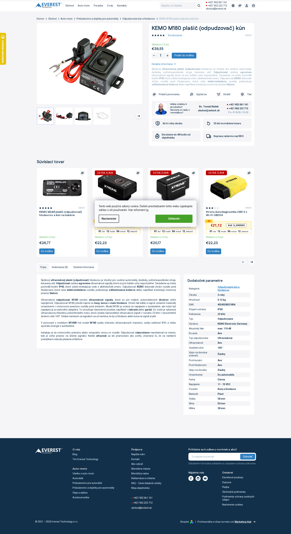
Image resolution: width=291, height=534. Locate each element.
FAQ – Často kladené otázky (146, 483)
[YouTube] (205, 478)
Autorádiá (78, 478)
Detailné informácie (162, 64)
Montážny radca (140, 473)
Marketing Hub (243, 521)
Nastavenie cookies (232, 504)
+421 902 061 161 (217, 2)
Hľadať (199, 5)
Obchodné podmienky (234, 491)
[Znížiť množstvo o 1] (154, 55)
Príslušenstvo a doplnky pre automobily (93, 487)
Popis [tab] (43, 267)
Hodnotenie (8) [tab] (60, 267)
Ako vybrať (137, 464)
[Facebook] (190, 478)
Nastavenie (109, 218)
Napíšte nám (138, 454)
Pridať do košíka (184, 55)
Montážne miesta (140, 468)
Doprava (226, 482)
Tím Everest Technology (85, 459)
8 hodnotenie (175, 35)
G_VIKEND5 (236, 225)
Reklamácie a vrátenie (143, 478)
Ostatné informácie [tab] (83, 267)
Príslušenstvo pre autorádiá (87, 483)
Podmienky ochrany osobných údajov (238, 498)
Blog (75, 454)
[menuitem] (69, 5)
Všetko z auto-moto (83, 473)
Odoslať (247, 456)
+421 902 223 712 (217, 5)
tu (147, 210)
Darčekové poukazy (232, 477)
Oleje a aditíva (80, 492)
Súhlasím (174, 218)
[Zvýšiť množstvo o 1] (167, 55)
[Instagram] (198, 478)
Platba (225, 487)
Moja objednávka (140, 488)
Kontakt (135, 459)
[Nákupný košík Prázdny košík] (253, 5)
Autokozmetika (81, 497)
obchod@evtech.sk (216, 8)
